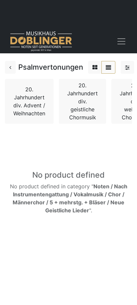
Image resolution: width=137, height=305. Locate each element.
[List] (108, 67)
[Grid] (95, 67)
